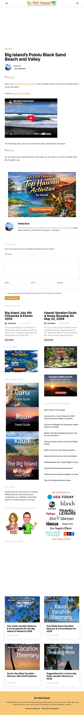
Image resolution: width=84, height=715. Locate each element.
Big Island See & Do (24, 600)
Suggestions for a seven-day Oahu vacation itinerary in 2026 (61, 676)
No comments (20, 68)
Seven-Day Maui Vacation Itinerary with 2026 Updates (22, 674)
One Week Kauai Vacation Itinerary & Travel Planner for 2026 (61, 629)
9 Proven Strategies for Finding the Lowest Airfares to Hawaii (61, 426)
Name (7, 283)
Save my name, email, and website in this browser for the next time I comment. (35, 293)
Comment (9, 254)
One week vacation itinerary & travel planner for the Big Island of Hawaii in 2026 (21, 629)
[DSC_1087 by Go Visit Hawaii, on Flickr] (10, 77)
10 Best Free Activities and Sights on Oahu (61, 474)
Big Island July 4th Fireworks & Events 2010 (19, 316)
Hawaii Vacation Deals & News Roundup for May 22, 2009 (60, 316)
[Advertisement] (42, 27)
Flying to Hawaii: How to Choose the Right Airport (60, 443)
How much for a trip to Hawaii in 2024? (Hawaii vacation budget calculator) (59, 417)
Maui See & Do (13, 647)
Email (33, 283)
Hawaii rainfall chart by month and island (60, 456)
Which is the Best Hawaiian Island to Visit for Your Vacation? (60, 434)
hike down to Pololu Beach (25, 84)
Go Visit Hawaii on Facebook (39, 230)
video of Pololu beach (21, 93)
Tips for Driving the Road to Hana (57, 480)
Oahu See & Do (52, 647)
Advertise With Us (32, 708)
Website (60, 283)
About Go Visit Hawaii (50, 708)
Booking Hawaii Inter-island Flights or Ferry (61, 462)
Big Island (8, 49)
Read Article (9, 340)
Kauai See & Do (52, 600)
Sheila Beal (17, 66)
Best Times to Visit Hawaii (54, 410)
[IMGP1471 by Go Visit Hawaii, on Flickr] (10, 150)
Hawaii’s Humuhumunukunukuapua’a (58, 468)
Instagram (56, 230)
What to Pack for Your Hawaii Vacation (59, 450)
